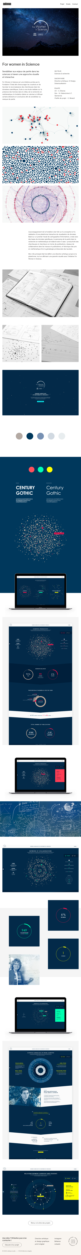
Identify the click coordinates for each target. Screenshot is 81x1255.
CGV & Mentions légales (25, 1251)
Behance (58, 1241)
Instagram (58, 1238)
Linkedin (57, 1244)
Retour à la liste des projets (40, 1223)
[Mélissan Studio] (7, 4)
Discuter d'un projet (12, 1245)
